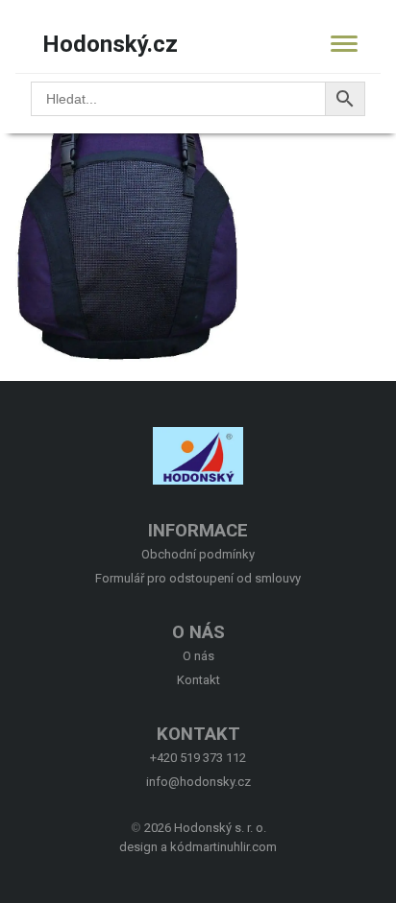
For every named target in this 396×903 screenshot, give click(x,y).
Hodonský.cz (110, 44)
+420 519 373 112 (198, 757)
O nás (198, 656)
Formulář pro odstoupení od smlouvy (198, 578)
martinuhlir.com (234, 847)
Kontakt (198, 680)
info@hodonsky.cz (198, 781)
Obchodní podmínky (198, 554)
